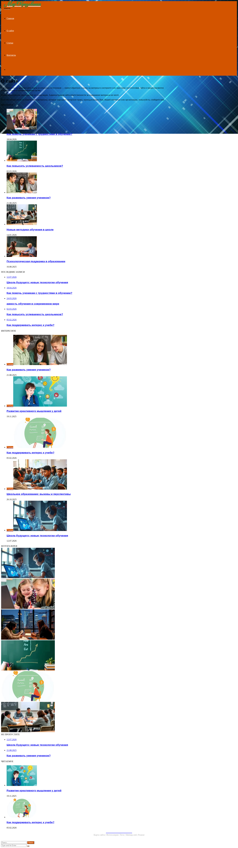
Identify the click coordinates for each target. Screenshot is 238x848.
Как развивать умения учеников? (29, 197)
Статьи (10, 43)
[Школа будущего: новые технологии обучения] (83, 563)
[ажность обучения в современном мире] (83, 624)
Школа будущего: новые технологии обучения (37, 535)
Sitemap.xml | (132, 835)
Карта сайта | (100, 835)
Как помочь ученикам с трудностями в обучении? (39, 134)
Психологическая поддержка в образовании (36, 261)
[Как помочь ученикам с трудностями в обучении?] (86, 119)
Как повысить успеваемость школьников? (35, 165)
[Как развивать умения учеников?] (86, 183)
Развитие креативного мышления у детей (34, 411)
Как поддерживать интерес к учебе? (30, 452)
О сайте (10, 30)
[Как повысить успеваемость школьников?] (86, 151)
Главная (10, 18)
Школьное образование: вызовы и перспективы (39, 494)
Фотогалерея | (113, 835)
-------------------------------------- (119, 832)
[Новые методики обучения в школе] (86, 215)
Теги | (123, 835)
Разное (141, 835)
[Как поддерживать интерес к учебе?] (83, 686)
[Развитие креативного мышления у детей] (86, 775)
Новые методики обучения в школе (30, 229)
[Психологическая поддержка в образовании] (86, 246)
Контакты (11, 55)
